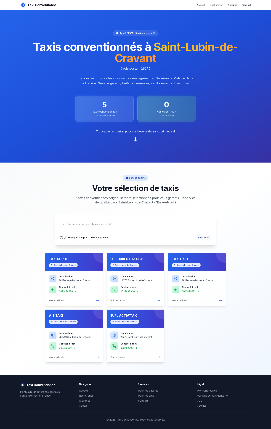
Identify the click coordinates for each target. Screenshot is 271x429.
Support (143, 400)
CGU (200, 400)
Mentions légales (207, 390)
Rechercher (216, 5)
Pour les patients (148, 390)
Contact (246, 5)
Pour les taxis (146, 395)
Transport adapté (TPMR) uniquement (88, 237)
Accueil (201, 5)
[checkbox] (61, 237)
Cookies (201, 405)
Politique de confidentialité (212, 395)
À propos (232, 5)
